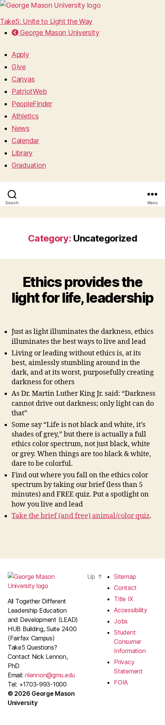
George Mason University (58, 32)
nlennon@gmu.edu (50, 675)
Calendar (25, 141)
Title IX (123, 599)
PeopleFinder (32, 104)
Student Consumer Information (129, 641)
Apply (20, 54)
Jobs (121, 621)
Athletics (25, 116)
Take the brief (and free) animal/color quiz (81, 516)
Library (22, 153)
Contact (125, 588)
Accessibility (130, 610)
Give (19, 67)
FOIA (121, 682)
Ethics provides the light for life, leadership (82, 289)
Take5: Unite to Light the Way (46, 21)
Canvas (23, 79)
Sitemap (125, 576)
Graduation (29, 165)
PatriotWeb (29, 91)
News (21, 128)
